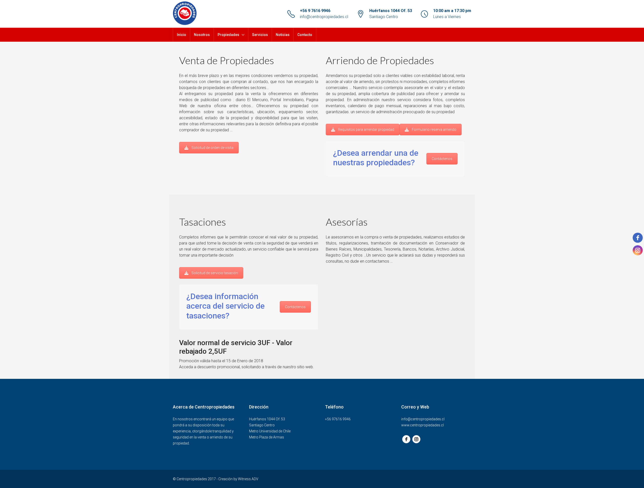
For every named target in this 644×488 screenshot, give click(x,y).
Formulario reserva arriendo (434, 130)
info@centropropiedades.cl (324, 16)
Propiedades (228, 35)
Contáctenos (442, 159)
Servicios (260, 35)
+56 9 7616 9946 (315, 10)
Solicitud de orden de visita (212, 148)
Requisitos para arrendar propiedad (366, 130)
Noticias (283, 35)
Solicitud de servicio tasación (214, 273)
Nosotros (202, 35)
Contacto (304, 35)
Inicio (181, 35)
